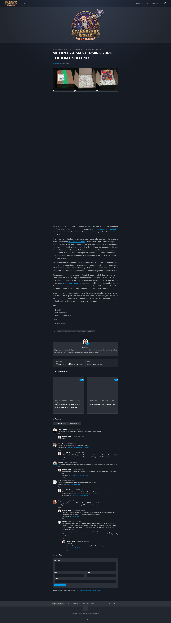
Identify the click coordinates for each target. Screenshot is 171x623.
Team (147, 3)
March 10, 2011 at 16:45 (78, 510)
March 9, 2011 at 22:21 (70, 501)
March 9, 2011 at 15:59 (78, 453)
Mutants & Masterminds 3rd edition (105, 229)
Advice (93, 603)
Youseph (56, 63)
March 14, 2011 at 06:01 (75, 521)
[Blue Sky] (24, 3)
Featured (103, 603)
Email (89, 572)
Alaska (59, 331)
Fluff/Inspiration (108, 400)
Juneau (84, 331)
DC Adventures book (76, 242)
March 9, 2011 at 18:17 (71, 462)
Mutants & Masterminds (61, 49)
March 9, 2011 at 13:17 (75, 429)
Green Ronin (76, 331)
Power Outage (75, 516)
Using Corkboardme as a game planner (78, 447)
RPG (100, 49)
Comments (60, 423)
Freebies (85, 603)
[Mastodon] (22, 3)
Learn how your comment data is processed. (89, 590)
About (138, 3)
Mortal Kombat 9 (80, 547)
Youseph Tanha (66, 453)
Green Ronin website (71, 283)
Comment (57, 560)
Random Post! (114, 603)
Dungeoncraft (95, 400)
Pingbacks (74, 423)
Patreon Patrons (74, 603)
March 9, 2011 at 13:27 (70, 443)
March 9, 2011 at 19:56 (68, 480)
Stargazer (60, 462)
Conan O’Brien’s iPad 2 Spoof (79, 475)
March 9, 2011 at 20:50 (78, 489)
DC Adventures (67, 331)
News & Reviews (75, 49)
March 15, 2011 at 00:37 (83, 541)
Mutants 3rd (91, 331)
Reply (59, 433)
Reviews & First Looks (90, 49)
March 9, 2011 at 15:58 (78, 436)
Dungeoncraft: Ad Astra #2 (102, 405)
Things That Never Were (74, 484)
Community (155, 3)
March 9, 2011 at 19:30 (78, 469)
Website (56, 578)
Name (56, 572)
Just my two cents (61, 400)
